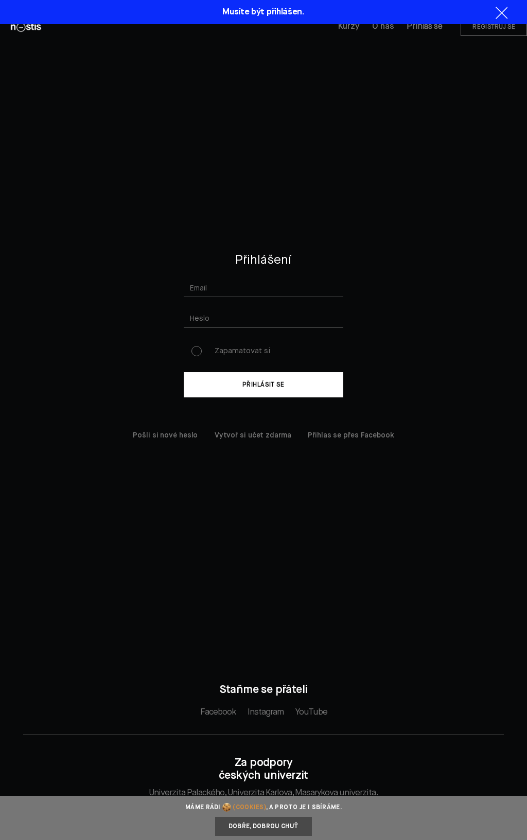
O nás (383, 27)
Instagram (266, 712)
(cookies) (249, 808)
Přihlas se (424, 27)
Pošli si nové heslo (165, 435)
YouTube (311, 712)
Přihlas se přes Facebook (351, 435)
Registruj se (493, 27)
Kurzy (349, 27)
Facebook (218, 712)
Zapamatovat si (242, 351)
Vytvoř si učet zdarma (253, 435)
